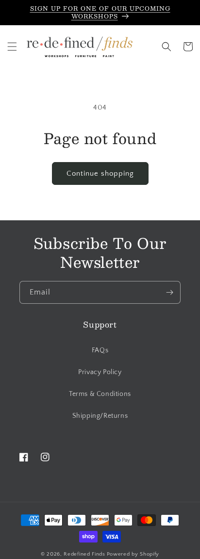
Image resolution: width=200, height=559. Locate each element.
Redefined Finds (84, 554)
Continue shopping (100, 173)
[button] (12, 46)
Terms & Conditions (100, 394)
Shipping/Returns (100, 416)
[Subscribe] (169, 292)
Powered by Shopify (133, 554)
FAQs (100, 350)
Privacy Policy (99, 372)
